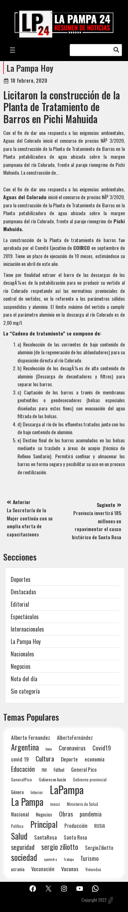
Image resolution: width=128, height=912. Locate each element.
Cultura (45, 758)
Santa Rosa (75, 837)
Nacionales (22, 654)
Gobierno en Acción (52, 779)
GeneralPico (21, 779)
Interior (37, 792)
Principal (44, 824)
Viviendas (93, 869)
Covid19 (101, 748)
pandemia (91, 814)
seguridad (22, 847)
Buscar (116, 50)
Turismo (89, 858)
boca (49, 749)
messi (55, 804)
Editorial (20, 604)
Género (17, 792)
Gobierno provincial (90, 779)
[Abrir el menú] (12, 50)
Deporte (69, 759)
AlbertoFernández (75, 737)
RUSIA (99, 825)
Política (17, 826)
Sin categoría (25, 691)
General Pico (84, 769)
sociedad (24, 857)
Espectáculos (25, 616)
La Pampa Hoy (30, 67)
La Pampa (27, 802)
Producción (75, 825)
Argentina (25, 747)
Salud (19, 836)
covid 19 (20, 759)
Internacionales (27, 629)
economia (95, 759)
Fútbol (59, 769)
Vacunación (42, 869)
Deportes (21, 579)
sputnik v (50, 859)
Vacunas (70, 869)
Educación (23, 769)
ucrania (18, 869)
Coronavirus (72, 748)
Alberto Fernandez (30, 737)
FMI (44, 770)
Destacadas (23, 592)
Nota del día (24, 679)
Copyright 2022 (94, 900)
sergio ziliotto (59, 847)
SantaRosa (45, 837)
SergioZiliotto (99, 847)
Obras (66, 814)
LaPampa (67, 789)
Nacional (20, 814)
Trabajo (69, 859)
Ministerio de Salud (82, 804)
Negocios (21, 666)
